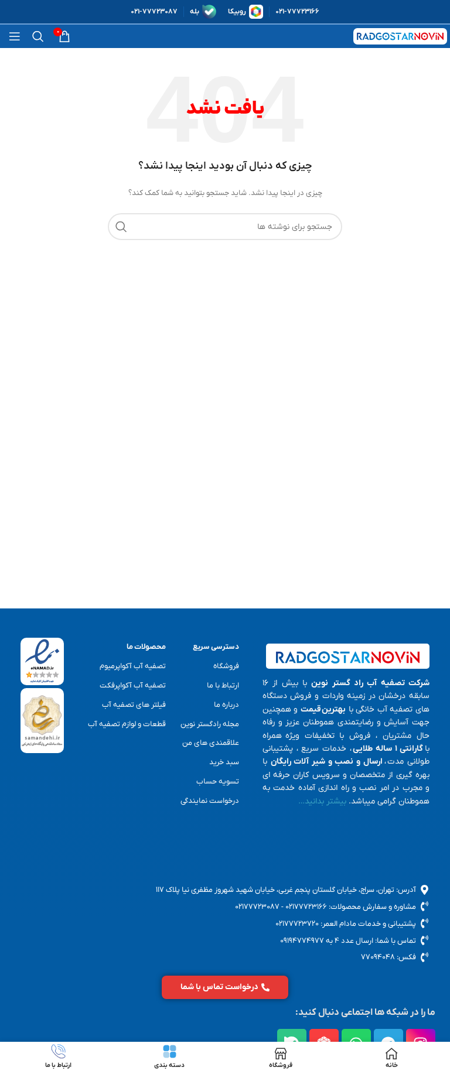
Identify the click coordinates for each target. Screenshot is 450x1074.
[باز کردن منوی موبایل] (14, 36)
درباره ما (226, 705)
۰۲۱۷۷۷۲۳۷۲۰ (297, 924)
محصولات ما (146, 647)
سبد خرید (223, 762)
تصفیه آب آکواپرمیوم (133, 666)
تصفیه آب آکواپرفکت (133, 685)
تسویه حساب (217, 781)
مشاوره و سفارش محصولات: (371, 907)
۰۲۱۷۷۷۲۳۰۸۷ (257, 907)
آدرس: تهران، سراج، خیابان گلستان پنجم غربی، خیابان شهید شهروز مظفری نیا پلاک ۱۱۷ (286, 890)
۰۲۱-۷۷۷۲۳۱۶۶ (297, 11)
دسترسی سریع (215, 647)
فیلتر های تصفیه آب (134, 705)
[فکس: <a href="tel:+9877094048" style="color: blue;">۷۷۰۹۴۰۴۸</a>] (424, 957)
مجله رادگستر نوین (209, 724)
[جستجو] (38, 36)
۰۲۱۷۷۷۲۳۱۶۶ (306, 907)
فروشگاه (225, 666)
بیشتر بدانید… (322, 801)
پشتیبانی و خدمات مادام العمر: (367, 924)
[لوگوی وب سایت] (400, 36)
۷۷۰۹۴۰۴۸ (378, 957)
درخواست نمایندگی (209, 801)
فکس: (405, 957)
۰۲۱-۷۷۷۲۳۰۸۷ (154, 11)
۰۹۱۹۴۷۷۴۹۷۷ (302, 941)
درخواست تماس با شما (219, 987)
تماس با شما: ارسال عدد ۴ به (370, 941)
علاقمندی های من (210, 743)
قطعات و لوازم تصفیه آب (127, 724)
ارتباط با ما (222, 685)
